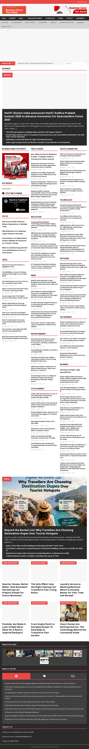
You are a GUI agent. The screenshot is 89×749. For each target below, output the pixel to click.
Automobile (66, 317)
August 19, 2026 (8, 269)
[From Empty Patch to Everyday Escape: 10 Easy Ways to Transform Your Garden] (44, 611)
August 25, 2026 (37, 169)
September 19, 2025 (38, 440)
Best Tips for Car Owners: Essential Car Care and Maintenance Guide (73, 339)
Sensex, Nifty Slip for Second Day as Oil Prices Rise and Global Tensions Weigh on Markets (44, 405)
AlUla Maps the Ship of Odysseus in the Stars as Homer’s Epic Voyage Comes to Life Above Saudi (73, 446)
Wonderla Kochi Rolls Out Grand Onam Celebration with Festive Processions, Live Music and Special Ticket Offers (44, 341)
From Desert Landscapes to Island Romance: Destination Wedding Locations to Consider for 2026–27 (44, 549)
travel (60, 18)
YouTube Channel (13, 193)
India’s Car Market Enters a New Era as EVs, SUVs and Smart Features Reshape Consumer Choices (73, 324)
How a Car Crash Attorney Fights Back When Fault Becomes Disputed (15, 313)
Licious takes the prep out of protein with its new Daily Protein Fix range (72, 437)
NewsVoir (53, 22)
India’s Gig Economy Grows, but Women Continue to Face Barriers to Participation (38, 142)
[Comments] (73, 676)
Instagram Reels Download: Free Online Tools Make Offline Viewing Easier (72, 181)
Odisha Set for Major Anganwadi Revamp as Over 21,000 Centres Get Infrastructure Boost (43, 174)
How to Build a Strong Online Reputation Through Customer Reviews (71, 191)
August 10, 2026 (8, 326)
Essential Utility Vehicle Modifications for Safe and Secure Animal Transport (72, 355)
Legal (4, 259)
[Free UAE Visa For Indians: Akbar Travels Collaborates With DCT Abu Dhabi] (77, 653)
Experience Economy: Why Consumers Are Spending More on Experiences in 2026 (37, 553)
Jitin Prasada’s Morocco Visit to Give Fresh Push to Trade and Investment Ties (73, 456)
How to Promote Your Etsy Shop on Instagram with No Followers (73, 155)
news (21, 18)
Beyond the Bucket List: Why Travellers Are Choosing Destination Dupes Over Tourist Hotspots (38, 531)
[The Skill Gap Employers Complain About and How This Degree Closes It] (20, 653)
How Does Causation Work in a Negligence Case (13, 266)
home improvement (35, 18)
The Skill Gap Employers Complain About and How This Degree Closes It (34, 132)
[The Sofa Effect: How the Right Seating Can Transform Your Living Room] (44, 571)
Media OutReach (30, 22)
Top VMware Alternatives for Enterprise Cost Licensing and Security (71, 218)
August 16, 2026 (66, 343)
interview (5, 22)
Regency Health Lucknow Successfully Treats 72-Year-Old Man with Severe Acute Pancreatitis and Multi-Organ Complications (44, 194)
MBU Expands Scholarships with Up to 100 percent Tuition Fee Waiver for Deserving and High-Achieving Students (44, 236)
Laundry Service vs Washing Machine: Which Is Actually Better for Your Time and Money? (71, 590)
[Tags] (44, 676)
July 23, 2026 (65, 359)
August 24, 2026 (37, 373)
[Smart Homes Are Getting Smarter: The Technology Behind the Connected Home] (73, 611)
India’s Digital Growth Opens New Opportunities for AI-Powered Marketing (72, 163)
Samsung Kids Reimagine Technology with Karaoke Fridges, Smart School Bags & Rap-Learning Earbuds (43, 225)
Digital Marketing (69, 149)
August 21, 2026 (66, 167)
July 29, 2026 (65, 350)
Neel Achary (6, 189)
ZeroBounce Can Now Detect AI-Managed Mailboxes (22, 712)
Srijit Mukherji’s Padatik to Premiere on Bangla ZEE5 (44, 351)
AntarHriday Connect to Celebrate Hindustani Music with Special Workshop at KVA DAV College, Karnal (43, 378)
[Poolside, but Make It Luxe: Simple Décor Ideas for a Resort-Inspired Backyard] (15, 611)
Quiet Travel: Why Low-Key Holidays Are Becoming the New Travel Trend (34, 546)
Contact (70, 18)
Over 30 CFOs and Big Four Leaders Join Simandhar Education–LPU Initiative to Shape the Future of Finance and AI (43, 256)
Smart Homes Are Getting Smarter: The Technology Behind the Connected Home (73, 628)
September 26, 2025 (38, 425)
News (33, 275)
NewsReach (80, 18)
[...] (16, 128)
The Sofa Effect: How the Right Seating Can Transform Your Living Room (44, 588)
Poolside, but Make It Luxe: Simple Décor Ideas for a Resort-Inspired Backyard (14, 628)
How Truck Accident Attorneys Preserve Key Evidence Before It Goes (13, 322)
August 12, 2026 (8, 300)
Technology (66, 200)
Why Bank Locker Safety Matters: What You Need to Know (43, 429)
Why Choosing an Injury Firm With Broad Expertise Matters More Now (15, 337)
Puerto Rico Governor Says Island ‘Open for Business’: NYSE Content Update (43, 324)
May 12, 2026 (36, 409)
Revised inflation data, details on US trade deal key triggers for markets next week (44, 414)
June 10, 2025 (36, 449)
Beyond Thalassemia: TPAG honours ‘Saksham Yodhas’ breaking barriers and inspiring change (44, 183)
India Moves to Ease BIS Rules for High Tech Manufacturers (29, 139)
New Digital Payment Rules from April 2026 (42, 422)
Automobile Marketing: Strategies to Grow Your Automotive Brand (72, 332)
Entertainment (38, 334)
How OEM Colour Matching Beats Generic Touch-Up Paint (72, 347)
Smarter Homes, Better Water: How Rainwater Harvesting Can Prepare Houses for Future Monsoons (15, 590)
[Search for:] (76, 63)
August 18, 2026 (8, 285)
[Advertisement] (44, 45)
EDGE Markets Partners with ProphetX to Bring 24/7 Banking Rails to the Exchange (31, 705)
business (12, 18)
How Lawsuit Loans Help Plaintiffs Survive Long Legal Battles (14, 330)
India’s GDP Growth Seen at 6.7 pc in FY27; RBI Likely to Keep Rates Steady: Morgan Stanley (44, 395)
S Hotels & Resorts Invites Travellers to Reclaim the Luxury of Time (32, 556)
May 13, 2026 (36, 400)
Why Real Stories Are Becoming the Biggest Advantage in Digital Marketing (73, 172)
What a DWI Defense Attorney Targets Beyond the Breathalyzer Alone (14, 305)
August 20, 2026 (66, 176)
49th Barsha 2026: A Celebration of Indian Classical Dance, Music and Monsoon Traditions (43, 368)
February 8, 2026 (37, 418)
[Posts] (16, 676)
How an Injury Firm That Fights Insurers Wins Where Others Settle (15, 297)
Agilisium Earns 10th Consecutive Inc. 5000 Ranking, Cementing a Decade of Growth (72, 227)
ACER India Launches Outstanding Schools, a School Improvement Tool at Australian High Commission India (44, 246)
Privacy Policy (6, 26)
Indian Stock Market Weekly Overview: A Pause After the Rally (43, 437)
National (64, 258)
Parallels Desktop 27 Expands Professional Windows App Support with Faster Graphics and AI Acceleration (73, 208)
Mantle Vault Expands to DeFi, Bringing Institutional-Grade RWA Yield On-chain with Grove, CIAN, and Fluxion (44, 283)
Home (4, 18)
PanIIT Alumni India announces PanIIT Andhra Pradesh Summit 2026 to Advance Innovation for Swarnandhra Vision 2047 (43, 116)
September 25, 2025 (38, 433)
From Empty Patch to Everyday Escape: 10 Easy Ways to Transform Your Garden (43, 630)
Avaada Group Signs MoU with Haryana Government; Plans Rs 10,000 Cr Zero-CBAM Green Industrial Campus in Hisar (71, 427)
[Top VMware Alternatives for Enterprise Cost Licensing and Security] (30, 653)
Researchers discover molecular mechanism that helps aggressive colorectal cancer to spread (43, 165)
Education (36, 217)
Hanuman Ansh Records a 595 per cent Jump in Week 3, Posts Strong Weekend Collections (43, 359)
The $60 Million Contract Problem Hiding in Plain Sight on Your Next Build (14, 274)
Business (6, 68)
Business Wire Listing (67, 22)
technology (50, 18)
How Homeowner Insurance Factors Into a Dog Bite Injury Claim (15, 282)
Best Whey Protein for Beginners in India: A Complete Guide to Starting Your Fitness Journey (44, 156)
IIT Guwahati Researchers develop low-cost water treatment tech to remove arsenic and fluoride (43, 266)
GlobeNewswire (16, 22)
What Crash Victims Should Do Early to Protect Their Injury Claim (15, 290)
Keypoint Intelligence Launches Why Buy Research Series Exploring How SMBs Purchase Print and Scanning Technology (44, 716)
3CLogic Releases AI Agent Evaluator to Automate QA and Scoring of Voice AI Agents (44, 304)
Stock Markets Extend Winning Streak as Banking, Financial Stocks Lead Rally (44, 445)
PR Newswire (43, 22)
